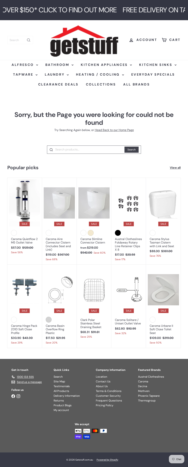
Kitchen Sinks (156, 65)
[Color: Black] (118, 233)
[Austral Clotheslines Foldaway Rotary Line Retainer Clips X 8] (128, 221)
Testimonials (62, 386)
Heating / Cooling (98, 74)
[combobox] (20, 40)
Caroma (143, 381)
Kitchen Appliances (105, 65)
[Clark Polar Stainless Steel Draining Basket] (94, 303)
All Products (61, 391)
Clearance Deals (58, 84)
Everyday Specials (153, 74)
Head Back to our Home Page (114, 130)
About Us (102, 386)
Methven (144, 391)
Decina (142, 386)
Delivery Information (67, 396)
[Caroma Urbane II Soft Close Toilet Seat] (163, 306)
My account (61, 410)
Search (131, 149)
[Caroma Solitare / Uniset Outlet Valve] (128, 302)
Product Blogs (63, 405)
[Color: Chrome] (49, 320)
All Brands (136, 84)
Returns (59, 400)
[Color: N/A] (14, 233)
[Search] (28, 40)
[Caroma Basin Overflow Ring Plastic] (59, 306)
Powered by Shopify (107, 459)
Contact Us (103, 381)
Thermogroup (147, 400)
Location (101, 377)
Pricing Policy (104, 405)
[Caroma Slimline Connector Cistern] (94, 218)
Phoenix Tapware (149, 396)
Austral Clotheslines (151, 377)
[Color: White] (49, 233)
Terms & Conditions (109, 391)
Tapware (24, 74)
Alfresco (23, 65)
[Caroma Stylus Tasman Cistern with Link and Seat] (163, 219)
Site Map (59, 381)
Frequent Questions (109, 400)
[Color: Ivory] (91, 233)
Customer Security (108, 396)
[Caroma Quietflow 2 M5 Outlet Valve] (24, 218)
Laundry (55, 74)
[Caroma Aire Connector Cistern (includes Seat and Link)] (59, 221)
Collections (101, 84)
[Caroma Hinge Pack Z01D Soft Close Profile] (24, 306)
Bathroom (58, 65)
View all (175, 167)
